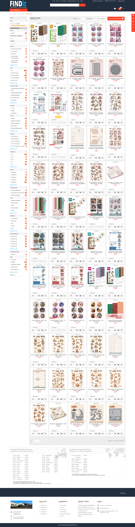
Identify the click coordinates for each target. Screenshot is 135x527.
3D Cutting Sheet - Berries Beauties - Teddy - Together (77, 390)
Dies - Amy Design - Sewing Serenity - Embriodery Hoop (115, 79)
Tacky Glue (14, 113)
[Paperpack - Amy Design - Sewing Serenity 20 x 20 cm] (115, 172)
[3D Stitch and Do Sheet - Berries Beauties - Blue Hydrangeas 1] (39, 275)
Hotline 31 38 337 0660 (111, 0)
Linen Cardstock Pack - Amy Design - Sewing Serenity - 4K (58, 217)
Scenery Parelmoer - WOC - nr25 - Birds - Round (77, 321)
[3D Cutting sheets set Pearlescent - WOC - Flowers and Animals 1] (77, 240)
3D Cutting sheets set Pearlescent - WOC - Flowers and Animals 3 (115, 217)
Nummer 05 (14, 246)
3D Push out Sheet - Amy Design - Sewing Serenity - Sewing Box (96, 113)
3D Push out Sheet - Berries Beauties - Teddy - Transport (96, 355)
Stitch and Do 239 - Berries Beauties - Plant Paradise (77, 217)
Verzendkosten (63, 511)
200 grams (13, 177)
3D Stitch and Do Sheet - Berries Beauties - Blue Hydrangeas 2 (115, 252)
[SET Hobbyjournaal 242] (58, 102)
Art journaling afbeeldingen (14, 61)
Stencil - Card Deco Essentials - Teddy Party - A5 (115, 355)
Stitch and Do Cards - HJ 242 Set (39, 112)
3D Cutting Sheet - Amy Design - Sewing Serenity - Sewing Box (58, 183)
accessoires (14, 80)
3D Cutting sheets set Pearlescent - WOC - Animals (96, 217)
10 (12, 38)
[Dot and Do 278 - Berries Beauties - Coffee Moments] (39, 33)
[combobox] (39, 51)
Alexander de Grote (15, 264)
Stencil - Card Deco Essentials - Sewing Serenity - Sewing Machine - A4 (96, 148)
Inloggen (95, 0)
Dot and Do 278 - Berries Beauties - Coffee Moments (39, 44)
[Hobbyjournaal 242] (58, 136)
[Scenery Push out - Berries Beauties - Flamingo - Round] (96, 33)
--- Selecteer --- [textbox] (35, 50)
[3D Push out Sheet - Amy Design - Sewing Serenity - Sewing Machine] (115, 102)
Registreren (100, 0)
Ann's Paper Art (14, 269)
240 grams (13, 182)
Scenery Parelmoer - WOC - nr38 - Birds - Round (39, 321)
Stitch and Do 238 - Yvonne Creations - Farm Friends (96, 252)
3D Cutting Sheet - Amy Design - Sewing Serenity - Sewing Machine (77, 183)
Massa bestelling (115, 18)
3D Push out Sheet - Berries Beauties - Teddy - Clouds (58, 355)
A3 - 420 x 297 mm (15, 141)
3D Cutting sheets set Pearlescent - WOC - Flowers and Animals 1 (77, 252)
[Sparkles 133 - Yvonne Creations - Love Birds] (96, 275)
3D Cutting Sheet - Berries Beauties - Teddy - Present (115, 390)
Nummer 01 (14, 236)
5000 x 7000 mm (15, 138)
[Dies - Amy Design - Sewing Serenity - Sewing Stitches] (96, 67)
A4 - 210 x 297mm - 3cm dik (17, 146)
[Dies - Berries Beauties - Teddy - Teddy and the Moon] (115, 413)
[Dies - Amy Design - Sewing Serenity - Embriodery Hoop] (115, 67)
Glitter (12, 110)
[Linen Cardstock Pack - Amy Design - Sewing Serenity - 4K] (58, 206)
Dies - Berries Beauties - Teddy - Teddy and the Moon (115, 424)
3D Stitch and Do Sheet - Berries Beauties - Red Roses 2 (58, 286)
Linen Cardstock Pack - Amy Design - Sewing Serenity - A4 (39, 217)
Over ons (62, 507)
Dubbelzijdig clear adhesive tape (17, 89)
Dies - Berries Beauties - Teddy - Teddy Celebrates (96, 424)
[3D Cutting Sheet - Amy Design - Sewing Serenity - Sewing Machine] (77, 172)
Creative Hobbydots (16, 190)
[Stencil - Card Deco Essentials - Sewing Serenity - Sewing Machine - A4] (96, 136)
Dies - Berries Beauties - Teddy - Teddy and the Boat (77, 424)
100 (12, 156)
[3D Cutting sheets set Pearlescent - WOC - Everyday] (39, 240)
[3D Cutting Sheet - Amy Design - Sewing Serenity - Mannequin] (39, 172)
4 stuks (13, 254)
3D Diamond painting (16, 48)
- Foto (12, 108)
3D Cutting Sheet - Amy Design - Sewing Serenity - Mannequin (39, 183)
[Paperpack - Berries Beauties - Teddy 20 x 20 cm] (58, 413)
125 (12, 159)
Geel (12, 228)
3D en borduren (15, 75)
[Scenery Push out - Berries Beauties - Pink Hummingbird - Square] (115, 33)
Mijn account (43, 505)
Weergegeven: (89, 18)
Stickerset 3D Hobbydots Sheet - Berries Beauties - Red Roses (115, 321)
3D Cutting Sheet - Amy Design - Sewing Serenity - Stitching (96, 183)
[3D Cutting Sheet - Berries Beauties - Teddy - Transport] (39, 413)
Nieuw (14, 13)
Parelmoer (14, 220)
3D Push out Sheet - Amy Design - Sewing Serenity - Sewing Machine (115, 113)
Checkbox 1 (14, 43)
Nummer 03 (14, 241)
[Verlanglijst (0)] (115, 9)
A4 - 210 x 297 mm (15, 143)
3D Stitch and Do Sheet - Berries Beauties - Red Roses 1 (77, 286)
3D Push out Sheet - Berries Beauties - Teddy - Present (77, 355)
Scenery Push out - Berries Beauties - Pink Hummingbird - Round (39, 79)
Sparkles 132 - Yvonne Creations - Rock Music (115, 286)
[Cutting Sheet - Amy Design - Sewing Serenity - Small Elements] (58, 67)
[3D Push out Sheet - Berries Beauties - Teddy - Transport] (96, 344)
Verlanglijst (43, 509)
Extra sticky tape (15, 97)
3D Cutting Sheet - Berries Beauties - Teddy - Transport (39, 424)
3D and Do (13, 259)
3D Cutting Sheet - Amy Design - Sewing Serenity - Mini (115, 148)
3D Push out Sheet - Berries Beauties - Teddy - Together (39, 355)
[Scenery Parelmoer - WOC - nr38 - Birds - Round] (39, 309)
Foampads (13, 100)
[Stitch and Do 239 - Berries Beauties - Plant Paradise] (77, 206)
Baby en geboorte (15, 123)
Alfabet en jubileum (15, 120)
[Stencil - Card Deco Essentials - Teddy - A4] (39, 378)
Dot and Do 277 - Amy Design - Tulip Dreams (58, 44)
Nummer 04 (14, 243)
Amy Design (14, 267)
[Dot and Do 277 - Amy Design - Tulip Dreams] (58, 33)
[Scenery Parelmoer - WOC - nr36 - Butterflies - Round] (58, 309)
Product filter (29, 13)
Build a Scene (14, 203)
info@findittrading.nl (104, 508)
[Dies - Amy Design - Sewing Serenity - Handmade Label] (77, 67)
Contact (62, 516)
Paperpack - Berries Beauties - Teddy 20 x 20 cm (58, 424)
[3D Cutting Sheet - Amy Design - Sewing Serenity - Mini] (115, 136)
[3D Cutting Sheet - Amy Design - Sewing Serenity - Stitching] (96, 172)
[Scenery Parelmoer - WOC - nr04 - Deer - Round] (96, 309)
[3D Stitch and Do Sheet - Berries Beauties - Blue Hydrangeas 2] (115, 240)
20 (12, 161)
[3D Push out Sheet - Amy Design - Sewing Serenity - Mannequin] (77, 102)
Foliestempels (14, 207)
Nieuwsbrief (43, 513)
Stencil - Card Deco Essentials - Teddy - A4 (39, 390)
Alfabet (13, 118)
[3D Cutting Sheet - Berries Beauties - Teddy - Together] (77, 378)
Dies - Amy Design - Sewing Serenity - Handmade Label (77, 79)
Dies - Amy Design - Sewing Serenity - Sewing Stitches (96, 79)
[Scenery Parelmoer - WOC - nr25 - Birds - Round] (77, 309)
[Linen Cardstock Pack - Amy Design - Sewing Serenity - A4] (39, 206)
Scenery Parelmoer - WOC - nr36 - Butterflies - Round (58, 321)
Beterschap (14, 125)
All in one (13, 53)
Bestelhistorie (44, 507)
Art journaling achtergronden (14, 57)
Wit (12, 223)
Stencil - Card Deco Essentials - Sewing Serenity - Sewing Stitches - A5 (77, 148)
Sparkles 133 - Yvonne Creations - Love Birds (96, 286)
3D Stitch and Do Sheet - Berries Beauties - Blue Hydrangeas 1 (39, 286)
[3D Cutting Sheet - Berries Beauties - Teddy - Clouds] (96, 378)
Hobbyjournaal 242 (58, 147)
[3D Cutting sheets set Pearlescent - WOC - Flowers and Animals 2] (58, 240)
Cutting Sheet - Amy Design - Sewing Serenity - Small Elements (58, 79)
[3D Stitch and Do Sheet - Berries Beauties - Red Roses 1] (77, 275)
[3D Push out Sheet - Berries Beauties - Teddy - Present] (77, 344)
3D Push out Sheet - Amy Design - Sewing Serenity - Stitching (39, 148)
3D (12, 70)
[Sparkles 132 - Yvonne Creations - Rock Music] (115, 275)
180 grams (13, 174)
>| (39, 441)
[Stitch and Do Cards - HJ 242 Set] (39, 102)
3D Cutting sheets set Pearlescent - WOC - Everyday (39, 252)
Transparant (14, 218)
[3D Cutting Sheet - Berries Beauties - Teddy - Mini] (58, 378)
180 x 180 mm (14, 136)
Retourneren (43, 511)
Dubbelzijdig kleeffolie (16, 92)
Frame (12, 210)
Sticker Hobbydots (15, 195)
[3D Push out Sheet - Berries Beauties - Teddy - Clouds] (58, 344)
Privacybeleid (63, 509)
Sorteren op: (75, 18)
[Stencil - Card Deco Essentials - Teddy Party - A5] (115, 344)
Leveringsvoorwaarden (65, 513)
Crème (13, 225)
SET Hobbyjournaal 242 (58, 112)
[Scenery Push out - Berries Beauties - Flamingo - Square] (77, 33)
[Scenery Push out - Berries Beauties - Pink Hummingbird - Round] (39, 67)
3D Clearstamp (14, 73)
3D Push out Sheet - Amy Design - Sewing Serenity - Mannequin (77, 113)
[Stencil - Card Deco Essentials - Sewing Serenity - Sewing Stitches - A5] (77, 136)
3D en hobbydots (15, 77)
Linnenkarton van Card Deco (18, 192)
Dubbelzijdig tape (15, 95)
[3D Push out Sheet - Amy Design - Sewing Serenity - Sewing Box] (96, 102)
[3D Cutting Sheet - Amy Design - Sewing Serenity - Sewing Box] (58, 172)
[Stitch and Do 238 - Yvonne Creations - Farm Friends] (96, 240)
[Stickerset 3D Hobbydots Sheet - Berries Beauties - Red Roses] (115, 309)
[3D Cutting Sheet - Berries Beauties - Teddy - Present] (115, 378)
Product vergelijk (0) (101, 18)
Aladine (13, 262)
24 (12, 164)
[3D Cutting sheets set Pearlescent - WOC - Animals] (96, 206)
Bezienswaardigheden (16, 128)
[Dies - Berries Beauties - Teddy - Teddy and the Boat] (77, 413)
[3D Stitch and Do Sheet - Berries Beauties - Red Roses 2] (58, 275)
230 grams (13, 179)
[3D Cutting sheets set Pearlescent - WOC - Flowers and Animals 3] (115, 206)
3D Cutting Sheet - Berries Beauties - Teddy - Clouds (96, 390)
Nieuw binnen (21, 13)
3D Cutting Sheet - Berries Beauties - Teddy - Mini (58, 390)
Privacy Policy (63, 505)
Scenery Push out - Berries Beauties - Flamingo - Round (96, 44)
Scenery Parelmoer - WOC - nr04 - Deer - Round (96, 321)
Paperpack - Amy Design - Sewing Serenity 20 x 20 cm (115, 183)
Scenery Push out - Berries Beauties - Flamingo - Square (77, 44)
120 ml (13, 33)
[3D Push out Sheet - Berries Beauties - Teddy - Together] (39, 344)
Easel (12, 205)
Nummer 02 (14, 238)
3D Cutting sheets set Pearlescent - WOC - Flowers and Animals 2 (58, 252)
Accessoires (14, 51)
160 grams (13, 172)
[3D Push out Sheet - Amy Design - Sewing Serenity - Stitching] (39, 136)
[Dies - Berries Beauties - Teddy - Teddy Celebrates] (96, 413)
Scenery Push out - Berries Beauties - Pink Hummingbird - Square (115, 44)
